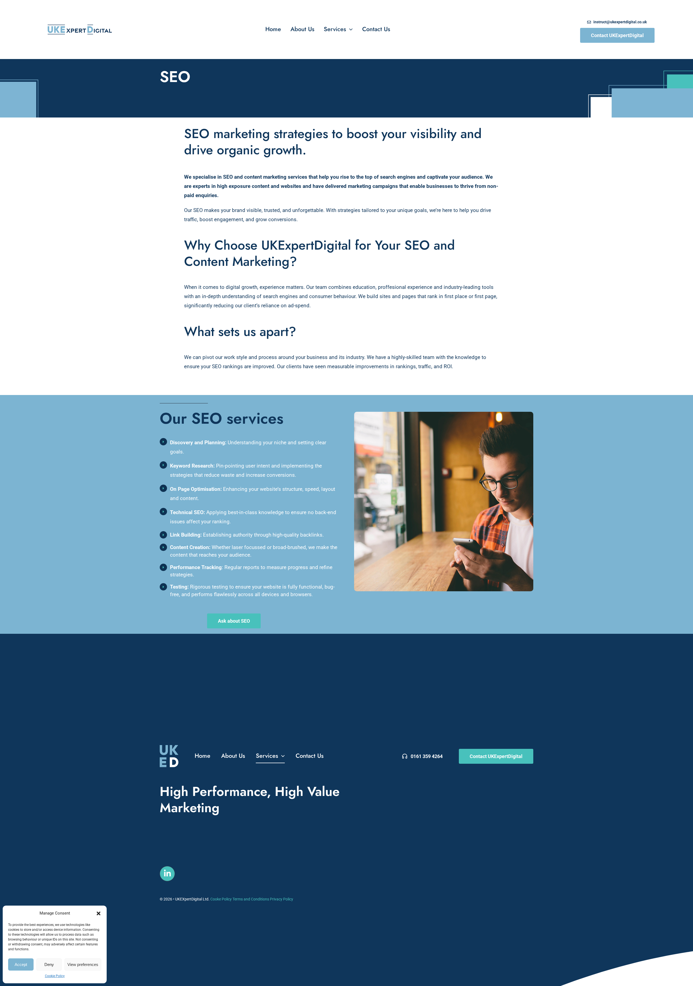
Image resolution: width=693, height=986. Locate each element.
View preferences (82, 964)
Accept (21, 964)
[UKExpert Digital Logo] (80, 27)
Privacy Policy (281, 899)
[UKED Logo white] (169, 745)
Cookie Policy (55, 976)
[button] (98, 913)
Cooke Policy (221, 899)
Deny (49, 964)
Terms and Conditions (251, 899)
